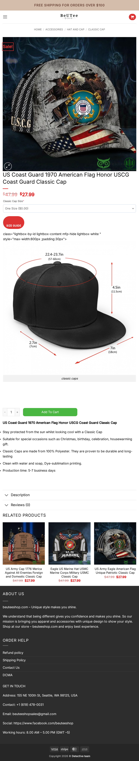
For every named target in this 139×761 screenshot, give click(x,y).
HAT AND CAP (75, 29)
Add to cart (50, 412)
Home (38, 29)
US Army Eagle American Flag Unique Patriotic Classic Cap (115, 570)
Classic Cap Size (13, 201)
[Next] (136, 554)
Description (20, 495)
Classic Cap (96, 29)
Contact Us (11, 667)
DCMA (7, 675)
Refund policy (13, 653)
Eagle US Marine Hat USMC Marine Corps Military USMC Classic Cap (69, 572)
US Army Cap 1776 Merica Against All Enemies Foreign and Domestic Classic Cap (24, 572)
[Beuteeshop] (69, 17)
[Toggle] (6, 495)
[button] (5, 17)
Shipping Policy (14, 660)
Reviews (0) (20, 505)
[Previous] (3, 554)
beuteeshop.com (15, 607)
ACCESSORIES (54, 29)
